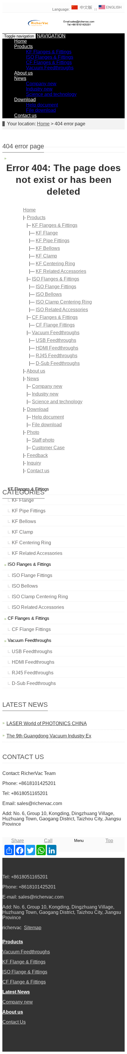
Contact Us (14, 1022)
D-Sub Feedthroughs (58, 363)
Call (48, 840)
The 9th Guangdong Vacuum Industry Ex (48, 735)
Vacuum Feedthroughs (50, 67)
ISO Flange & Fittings (24, 971)
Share (17, 840)
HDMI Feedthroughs (57, 347)
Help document (42, 104)
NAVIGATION (51, 35)
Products (23, 46)
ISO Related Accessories (62, 309)
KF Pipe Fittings (52, 240)
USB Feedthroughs (56, 340)
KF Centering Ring (55, 263)
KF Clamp (46, 255)
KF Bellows (48, 248)
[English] (110, 9)
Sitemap (32, 927)
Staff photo (43, 439)
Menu (79, 840)
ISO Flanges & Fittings (49, 57)
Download (25, 99)
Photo (33, 432)
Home (20, 41)
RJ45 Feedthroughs (56, 355)
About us (23, 73)
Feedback (37, 455)
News (20, 78)
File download (41, 110)
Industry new (39, 88)
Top (109, 840)
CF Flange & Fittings (24, 981)
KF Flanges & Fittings (48, 51)
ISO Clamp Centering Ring (64, 301)
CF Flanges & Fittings (49, 62)
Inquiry (34, 462)
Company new (41, 83)
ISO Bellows (49, 294)
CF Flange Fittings (55, 324)
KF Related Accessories (61, 271)
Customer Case (48, 447)
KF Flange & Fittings (23, 961)
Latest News (16, 991)
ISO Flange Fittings (56, 286)
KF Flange (47, 232)
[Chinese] (82, 9)
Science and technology (51, 94)
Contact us (25, 115)
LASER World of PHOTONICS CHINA (46, 723)
